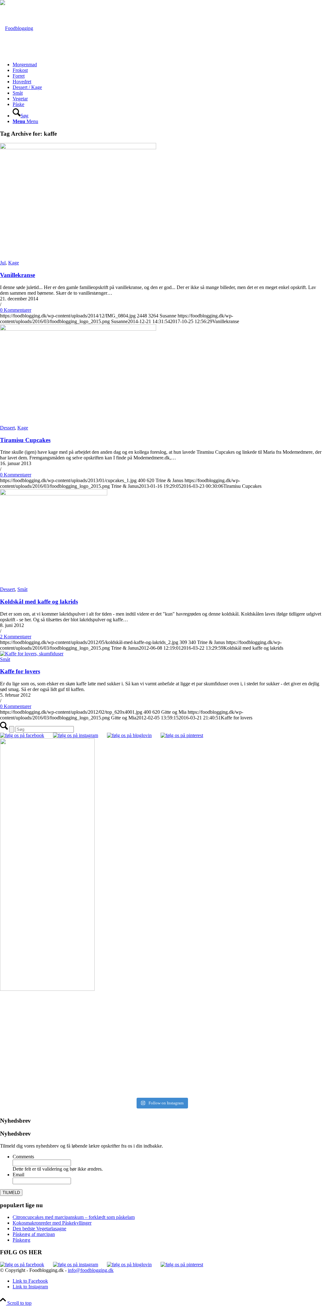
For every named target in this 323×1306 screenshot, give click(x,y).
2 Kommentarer (15, 636)
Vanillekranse (17, 275)
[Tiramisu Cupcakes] (78, 329)
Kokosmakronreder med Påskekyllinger (52, 1223)
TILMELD (11, 1192)
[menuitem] (168, 65)
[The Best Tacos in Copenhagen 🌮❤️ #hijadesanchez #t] (243, 1002)
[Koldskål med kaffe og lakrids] (53, 493)
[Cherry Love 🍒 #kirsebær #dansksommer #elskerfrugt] (80, 1034)
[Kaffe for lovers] (31, 653)
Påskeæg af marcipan (34, 1234)
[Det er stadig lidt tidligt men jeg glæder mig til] (80, 1060)
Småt (22, 589)
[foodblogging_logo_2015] (16, 28)
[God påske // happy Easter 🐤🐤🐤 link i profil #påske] (243, 1057)
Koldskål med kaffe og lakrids (39, 601)
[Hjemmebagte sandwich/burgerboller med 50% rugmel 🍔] (243, 1036)
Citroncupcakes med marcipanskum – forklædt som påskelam (74, 1217)
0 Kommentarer (15, 310)
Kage (13, 262)
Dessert (7, 427)
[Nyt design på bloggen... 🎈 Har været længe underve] (80, 1080)
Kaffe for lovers (20, 671)
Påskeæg (21, 1240)
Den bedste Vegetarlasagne (39, 1228)
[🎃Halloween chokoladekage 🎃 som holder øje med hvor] (80, 1010)
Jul (3, 262)
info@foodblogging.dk (91, 1270)
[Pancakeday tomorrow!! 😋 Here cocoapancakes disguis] (243, 1083)
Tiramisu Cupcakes (25, 440)
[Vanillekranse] (78, 147)
